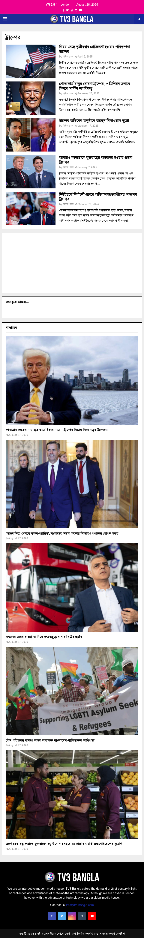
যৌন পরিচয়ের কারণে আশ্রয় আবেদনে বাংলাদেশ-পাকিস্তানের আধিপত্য (50, 740)
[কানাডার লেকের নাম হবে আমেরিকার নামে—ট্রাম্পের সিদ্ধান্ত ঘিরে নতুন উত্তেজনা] (72, 380)
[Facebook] (52, 916)
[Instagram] (72, 916)
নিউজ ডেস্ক (68, 56)
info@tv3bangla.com (80, 905)
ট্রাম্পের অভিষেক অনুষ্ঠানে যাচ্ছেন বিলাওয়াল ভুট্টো (94, 120)
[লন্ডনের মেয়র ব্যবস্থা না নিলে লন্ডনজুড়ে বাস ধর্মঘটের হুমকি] (72, 587)
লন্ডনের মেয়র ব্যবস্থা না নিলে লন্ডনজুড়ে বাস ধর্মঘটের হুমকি (44, 637)
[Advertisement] (72, 263)
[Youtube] (92, 916)
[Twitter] (62, 916)
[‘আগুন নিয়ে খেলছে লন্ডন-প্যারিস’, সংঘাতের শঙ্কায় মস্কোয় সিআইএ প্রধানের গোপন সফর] (72, 484)
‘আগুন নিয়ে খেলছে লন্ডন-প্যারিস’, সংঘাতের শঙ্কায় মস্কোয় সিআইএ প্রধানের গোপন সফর (62, 533)
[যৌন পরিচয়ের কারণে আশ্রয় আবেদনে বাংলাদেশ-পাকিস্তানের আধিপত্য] (72, 691)
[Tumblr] (82, 916)
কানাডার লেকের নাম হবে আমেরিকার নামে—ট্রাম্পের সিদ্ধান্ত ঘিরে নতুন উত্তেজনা (57, 430)
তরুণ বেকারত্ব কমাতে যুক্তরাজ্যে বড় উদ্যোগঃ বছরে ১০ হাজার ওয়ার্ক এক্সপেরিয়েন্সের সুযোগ (64, 844)
